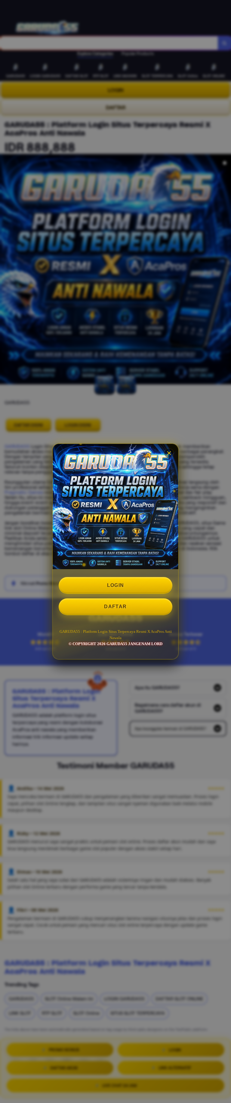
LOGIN (115, 585)
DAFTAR (115, 606)
